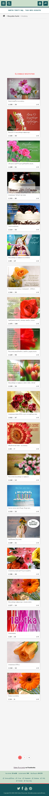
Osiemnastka (12, 633)
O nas (19, 778)
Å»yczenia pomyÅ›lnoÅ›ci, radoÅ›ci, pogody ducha (22, 351)
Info (31, 10)
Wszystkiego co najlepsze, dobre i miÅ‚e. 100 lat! (21, 383)
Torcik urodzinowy (13, 226)
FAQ (44, 778)
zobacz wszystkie (26, 74)
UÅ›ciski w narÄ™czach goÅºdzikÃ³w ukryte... (21, 163)
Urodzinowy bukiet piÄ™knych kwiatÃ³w (19, 570)
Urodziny (24, 16)
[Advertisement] (24, 45)
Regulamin (28, 778)
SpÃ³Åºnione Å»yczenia (14, 539)
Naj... (22, 10)
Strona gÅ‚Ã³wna (9, 778)
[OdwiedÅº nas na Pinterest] (30, 788)
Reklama (36, 778)
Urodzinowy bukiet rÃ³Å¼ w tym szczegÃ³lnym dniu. (22, 414)
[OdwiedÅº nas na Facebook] (22, 788)
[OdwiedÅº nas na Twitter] (18, 788)
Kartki (11, 10)
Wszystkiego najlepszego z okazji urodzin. (20, 602)
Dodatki (37, 10)
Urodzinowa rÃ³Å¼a (13, 664)
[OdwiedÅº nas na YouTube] (26, 788)
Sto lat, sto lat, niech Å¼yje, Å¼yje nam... (19, 508)
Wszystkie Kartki (13, 16)
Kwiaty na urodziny (13, 696)
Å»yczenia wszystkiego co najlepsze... (19, 476)
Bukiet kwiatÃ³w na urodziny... (16, 101)
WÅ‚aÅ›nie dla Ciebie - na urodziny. (18, 445)
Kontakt (20, 781)
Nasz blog (29, 781)
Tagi (27, 10)
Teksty (17, 10)
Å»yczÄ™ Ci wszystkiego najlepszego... (19, 132)
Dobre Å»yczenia (19, 767)
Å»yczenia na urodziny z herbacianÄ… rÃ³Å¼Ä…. (22, 289)
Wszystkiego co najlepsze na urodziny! (19, 257)
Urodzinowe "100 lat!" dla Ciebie (17, 195)
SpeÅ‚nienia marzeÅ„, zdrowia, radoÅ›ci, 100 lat (21, 320)
